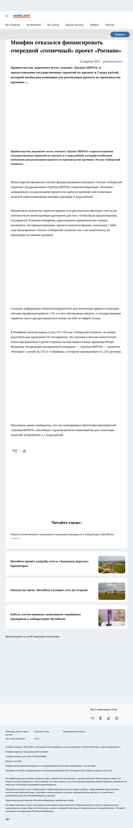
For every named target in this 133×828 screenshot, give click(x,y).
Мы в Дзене (53, 24)
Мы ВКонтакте (33, 24)
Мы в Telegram (12, 24)
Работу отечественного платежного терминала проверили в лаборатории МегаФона (62, 536)
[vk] (15, 451)
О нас (36, 738)
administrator (112, 61)
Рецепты (109, 24)
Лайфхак (94, 24)
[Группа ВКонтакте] (92, 718)
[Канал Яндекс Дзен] (117, 718)
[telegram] (25, 451)
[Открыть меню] (7, 16)
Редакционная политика (74, 731)
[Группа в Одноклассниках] (100, 718)
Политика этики (41, 731)
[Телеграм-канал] (108, 718)
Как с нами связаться (15, 738)
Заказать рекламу (74, 24)
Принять (120, 34)
